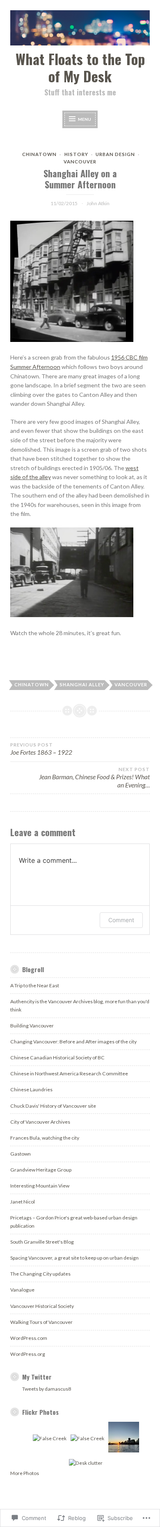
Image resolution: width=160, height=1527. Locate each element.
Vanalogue (22, 1290)
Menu (84, 118)
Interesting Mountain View (39, 1186)
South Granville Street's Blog (42, 1242)
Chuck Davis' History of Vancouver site (53, 1106)
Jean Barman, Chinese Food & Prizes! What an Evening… (94, 778)
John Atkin (98, 203)
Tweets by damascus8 (46, 1389)
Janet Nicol (22, 1202)
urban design (115, 154)
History (76, 154)
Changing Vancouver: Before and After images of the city (73, 1041)
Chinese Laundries (31, 1089)
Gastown (20, 1154)
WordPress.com (28, 1338)
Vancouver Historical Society (42, 1306)
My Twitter (37, 1376)
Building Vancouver (32, 1026)
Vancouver (80, 161)
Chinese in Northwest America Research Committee (69, 1073)
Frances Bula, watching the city (44, 1138)
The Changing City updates (40, 1274)
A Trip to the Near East (34, 985)
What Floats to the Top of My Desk (80, 67)
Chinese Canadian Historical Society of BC (57, 1057)
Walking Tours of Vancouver (41, 1322)
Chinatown (39, 154)
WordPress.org (27, 1354)
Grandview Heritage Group (40, 1170)
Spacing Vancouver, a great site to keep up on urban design (74, 1258)
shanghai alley (81, 684)
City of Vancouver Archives (40, 1122)
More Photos (24, 1473)
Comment (121, 919)
